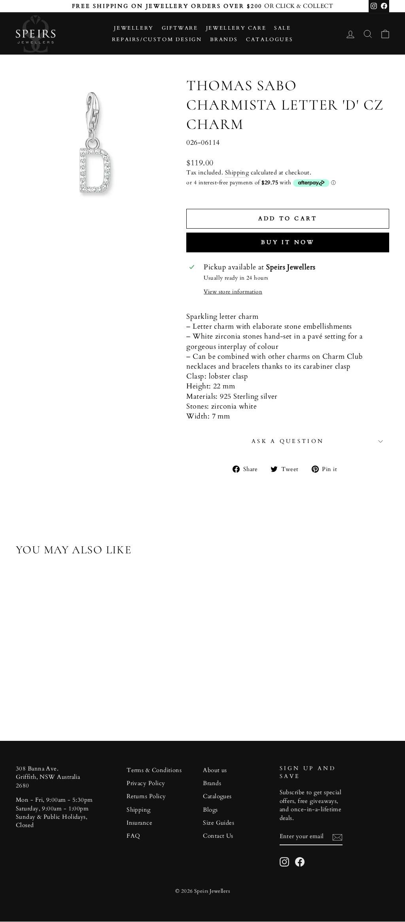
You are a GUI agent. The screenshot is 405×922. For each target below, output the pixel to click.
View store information (233, 291)
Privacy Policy (146, 783)
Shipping (237, 172)
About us (215, 770)
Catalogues (269, 39)
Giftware (180, 28)
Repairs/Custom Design (157, 39)
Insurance (139, 823)
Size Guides (218, 823)
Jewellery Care (236, 28)
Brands (224, 39)
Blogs (210, 810)
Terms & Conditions (154, 770)
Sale (282, 28)
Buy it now (287, 242)
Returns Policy (146, 796)
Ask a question (288, 441)
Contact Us (218, 836)
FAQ (133, 836)
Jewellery (133, 28)
